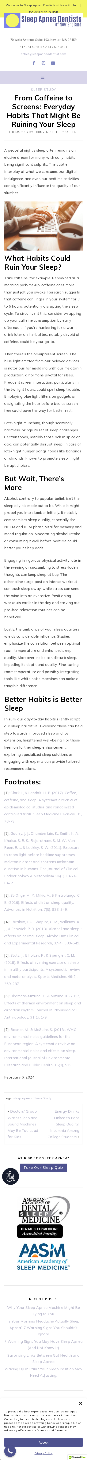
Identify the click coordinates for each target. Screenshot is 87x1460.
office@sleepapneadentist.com (43, 54)
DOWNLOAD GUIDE (43, 12)
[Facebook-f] (34, 63)
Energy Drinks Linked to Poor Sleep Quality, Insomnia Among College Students (63, 1124)
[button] (81, 1403)
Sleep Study (43, 90)
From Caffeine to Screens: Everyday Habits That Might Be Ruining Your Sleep (43, 111)
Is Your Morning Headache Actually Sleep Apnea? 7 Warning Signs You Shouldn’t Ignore (43, 1327)
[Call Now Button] (10, 1451)
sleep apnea (22, 1098)
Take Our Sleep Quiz (43, 1167)
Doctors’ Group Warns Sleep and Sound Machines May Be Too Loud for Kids (23, 1124)
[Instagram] (43, 63)
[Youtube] (53, 63)
